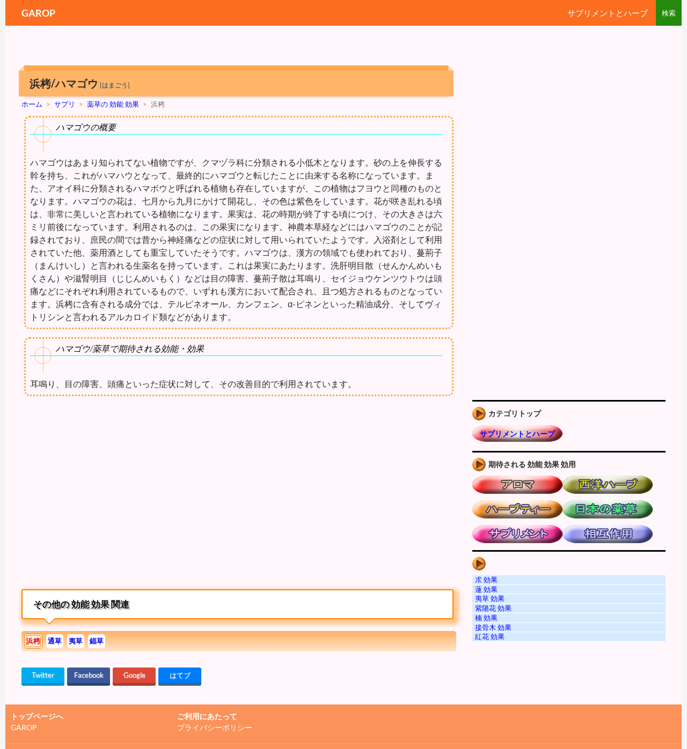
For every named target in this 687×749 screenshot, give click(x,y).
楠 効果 (486, 617)
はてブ (180, 675)
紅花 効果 (490, 636)
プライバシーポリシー (214, 727)
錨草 (97, 640)
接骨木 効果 (493, 627)
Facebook (89, 675)
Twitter (43, 675)
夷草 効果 (490, 598)
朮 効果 (486, 579)
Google (134, 675)
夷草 (76, 640)
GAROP (38, 13)
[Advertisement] (111, 495)
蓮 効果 (486, 589)
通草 (55, 640)
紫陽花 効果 (493, 608)
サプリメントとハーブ (607, 13)
